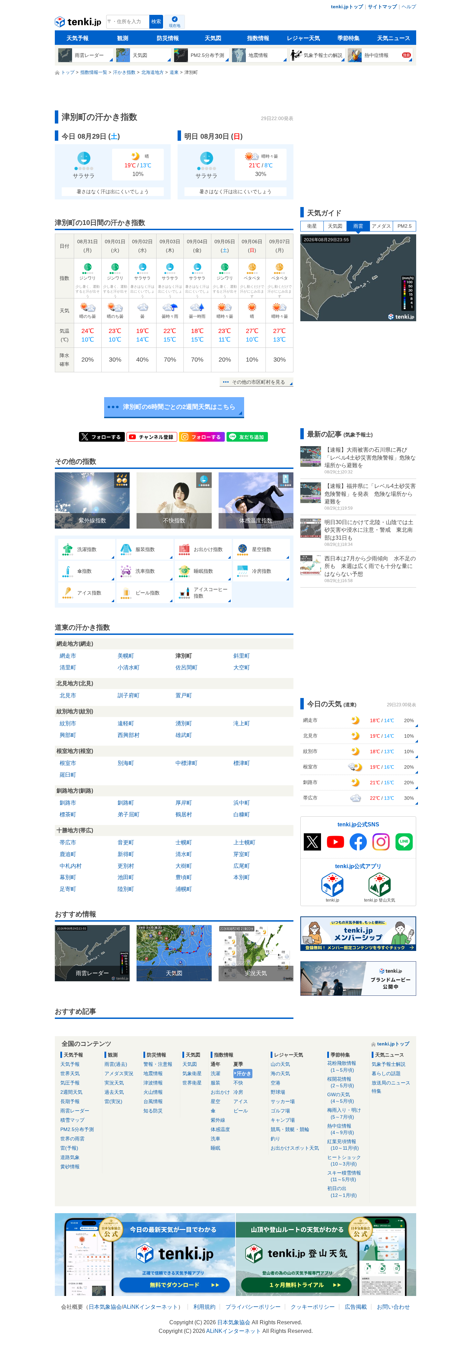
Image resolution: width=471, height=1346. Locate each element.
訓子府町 (129, 695)
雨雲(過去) (115, 1064)
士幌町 (184, 842)
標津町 (241, 763)
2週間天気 (71, 1092)
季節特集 (349, 38)
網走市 (68, 656)
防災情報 (168, 38)
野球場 (278, 1092)
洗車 (215, 1138)
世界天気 (70, 1073)
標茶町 (68, 814)
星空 (215, 1101)
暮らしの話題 (386, 1073)
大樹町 (184, 866)
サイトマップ (382, 6)
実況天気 (114, 1082)
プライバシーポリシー (253, 1307)
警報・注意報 (157, 1064)
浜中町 (241, 803)
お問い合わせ (393, 1307)
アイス (240, 1101)
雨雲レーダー (74, 1110)
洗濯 (215, 1073)
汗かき (244, 1073)
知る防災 (153, 1110)
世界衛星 (192, 1082)
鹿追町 (68, 854)
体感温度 (220, 1129)
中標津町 (187, 763)
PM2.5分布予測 (77, 1129)
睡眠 (215, 1148)
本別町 (241, 877)
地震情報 (153, 1073)
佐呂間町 (187, 667)
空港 (275, 1082)
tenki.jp (79, 23)
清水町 (184, 854)
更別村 (126, 866)
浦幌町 (184, 889)
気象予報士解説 (388, 1064)
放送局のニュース (391, 1082)
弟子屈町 (129, 814)
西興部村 (129, 735)
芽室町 (241, 854)
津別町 (184, 656)
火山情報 (153, 1092)
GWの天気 (340, 1098)
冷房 (238, 1092)
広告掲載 (356, 1307)
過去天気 (114, 1092)
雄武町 (184, 735)
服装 (215, 1082)
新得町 (126, 854)
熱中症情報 (340, 1129)
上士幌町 (244, 842)
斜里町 (241, 656)
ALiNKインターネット (150, 1307)
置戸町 (184, 695)
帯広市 (68, 842)
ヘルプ (409, 6)
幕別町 (68, 877)
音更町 (126, 842)
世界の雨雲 (72, 1138)
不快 (238, 1082)
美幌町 (126, 656)
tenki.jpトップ (347, 6)
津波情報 (153, 1082)
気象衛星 (192, 1073)
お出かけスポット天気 (295, 1148)
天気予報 (78, 38)
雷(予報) (69, 1148)
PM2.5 (405, 226)
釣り (275, 1138)
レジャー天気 (303, 38)
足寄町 (68, 889)
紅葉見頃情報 (343, 1145)
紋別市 (68, 723)
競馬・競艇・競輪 (290, 1129)
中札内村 (71, 866)
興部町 (68, 735)
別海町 (126, 763)
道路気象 (70, 1157)
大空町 (241, 667)
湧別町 (184, 723)
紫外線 (218, 1120)
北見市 (68, 695)
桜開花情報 (340, 1082)
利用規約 (204, 1307)
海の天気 (280, 1073)
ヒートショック (344, 1161)
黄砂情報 (70, 1166)
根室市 (68, 763)
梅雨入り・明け (344, 1113)
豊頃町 (184, 877)
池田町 (126, 877)
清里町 (68, 667)
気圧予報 (70, 1082)
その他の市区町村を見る (258, 382)
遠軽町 (126, 723)
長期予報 (70, 1101)
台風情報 (153, 1101)
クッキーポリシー (313, 1307)
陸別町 (126, 889)
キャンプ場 (283, 1120)
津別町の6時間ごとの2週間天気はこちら (179, 406)
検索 (156, 21)
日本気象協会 (105, 1307)
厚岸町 (184, 803)
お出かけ (220, 1092)
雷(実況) (113, 1101)
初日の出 (342, 1192)
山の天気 (280, 1064)
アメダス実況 (118, 1073)
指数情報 (258, 38)
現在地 (174, 25)
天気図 (213, 38)
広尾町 (241, 866)
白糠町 (241, 814)
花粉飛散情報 (341, 1066)
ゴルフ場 (280, 1110)
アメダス (381, 226)
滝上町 (241, 723)
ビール (240, 1110)
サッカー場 (283, 1101)
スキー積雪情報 (344, 1176)
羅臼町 (68, 775)
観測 (122, 38)
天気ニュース (393, 38)
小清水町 (129, 667)
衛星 (312, 226)
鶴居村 (184, 814)
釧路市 (68, 803)
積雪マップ (72, 1120)
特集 (376, 1091)
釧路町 (126, 803)
